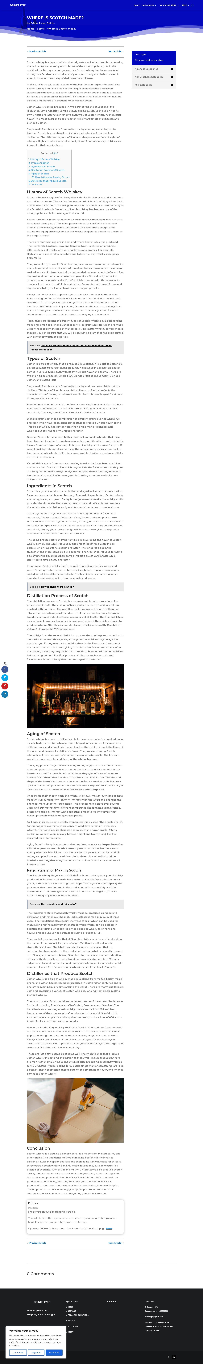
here (109, 1228)
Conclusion (35, 184)
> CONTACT (71, 1311)
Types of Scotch (38, 162)
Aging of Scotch (38, 173)
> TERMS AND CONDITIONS (77, 1315)
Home (136, 5)
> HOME (69, 1307)
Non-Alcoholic (168, 5)
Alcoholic (148, 5)
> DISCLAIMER (72, 1326)
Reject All (36, 1352)
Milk (184, 5)
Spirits (51, 23)
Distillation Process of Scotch (46, 170)
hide (55, 153)
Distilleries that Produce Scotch (47, 180)
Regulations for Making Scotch (51, 177)
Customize (18, 1352)
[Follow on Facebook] (168, 1357)
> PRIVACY (70, 1321)
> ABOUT (69, 1332)
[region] (36, 1342)
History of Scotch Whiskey (44, 159)
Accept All (54, 1352)
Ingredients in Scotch (41, 166)
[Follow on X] (174, 1357)
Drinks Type (38, 23)
